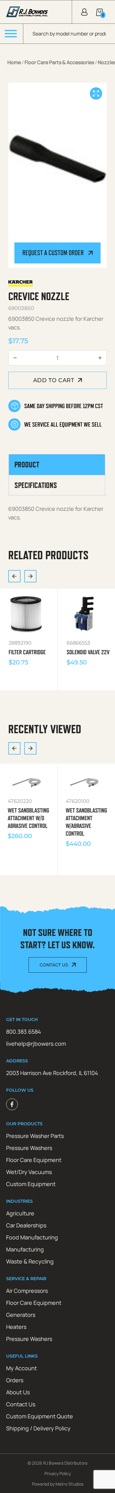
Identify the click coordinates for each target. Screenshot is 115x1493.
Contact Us (54, 965)
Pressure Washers (29, 1148)
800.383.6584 (23, 1031)
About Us (18, 1392)
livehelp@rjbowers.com (36, 1043)
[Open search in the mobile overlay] (69, 33)
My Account (21, 1368)
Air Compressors (27, 1290)
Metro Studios (69, 1484)
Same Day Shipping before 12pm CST (63, 406)
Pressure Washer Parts (35, 1135)
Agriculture (20, 1213)
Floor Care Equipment (33, 1160)
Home (14, 62)
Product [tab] (26, 464)
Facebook (11, 1104)
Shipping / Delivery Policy (38, 1428)
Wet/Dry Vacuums (29, 1172)
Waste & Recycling (30, 1261)
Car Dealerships (26, 1225)
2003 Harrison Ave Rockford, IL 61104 (52, 1073)
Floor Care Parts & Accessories (59, 62)
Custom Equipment (31, 1184)
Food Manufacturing (32, 1237)
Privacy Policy (57, 1473)
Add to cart (53, 380)
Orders (14, 1380)
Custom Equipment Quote (39, 1416)
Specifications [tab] (35, 485)
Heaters (16, 1326)
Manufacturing (25, 1249)
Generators (20, 1314)
